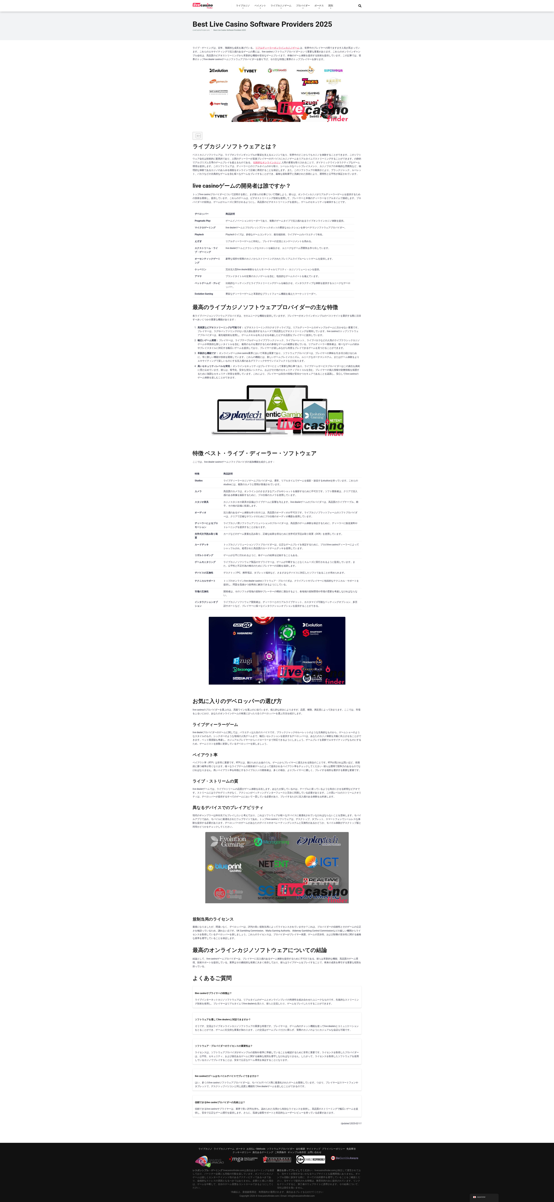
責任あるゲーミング (262, 1152)
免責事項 (351, 1148)
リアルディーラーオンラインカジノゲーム (277, 47)
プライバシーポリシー (333, 1148)
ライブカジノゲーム (224, 1148)
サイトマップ (313, 1148)
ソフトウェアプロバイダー (280, 1148)
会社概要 (300, 1148)
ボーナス (240, 1148)
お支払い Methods (256, 1148)
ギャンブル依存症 (297, 1152)
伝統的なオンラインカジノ (267, 162)
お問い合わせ (314, 1152)
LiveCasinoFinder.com (201, 30)
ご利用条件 (280, 1152)
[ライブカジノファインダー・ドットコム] (203, 5)
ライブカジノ (205, 1148)
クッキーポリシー (242, 1152)
